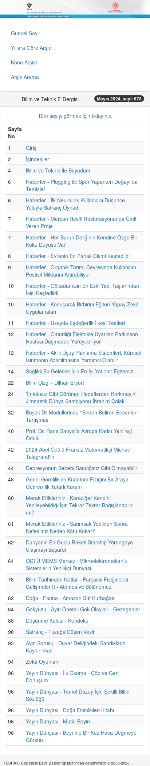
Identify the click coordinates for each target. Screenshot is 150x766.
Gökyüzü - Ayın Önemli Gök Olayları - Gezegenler (83, 609)
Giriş (31, 147)
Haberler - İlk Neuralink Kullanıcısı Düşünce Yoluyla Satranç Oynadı (75, 204)
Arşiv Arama (25, 76)
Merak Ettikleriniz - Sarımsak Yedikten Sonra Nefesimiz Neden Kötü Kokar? (77, 527)
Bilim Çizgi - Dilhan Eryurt (55, 382)
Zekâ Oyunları (42, 661)
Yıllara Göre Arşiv (31, 47)
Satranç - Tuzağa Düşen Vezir (60, 631)
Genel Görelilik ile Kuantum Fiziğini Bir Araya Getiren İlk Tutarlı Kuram (77, 483)
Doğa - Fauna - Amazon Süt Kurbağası (70, 598)
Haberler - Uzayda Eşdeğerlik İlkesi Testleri (75, 322)
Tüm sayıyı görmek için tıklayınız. (75, 115)
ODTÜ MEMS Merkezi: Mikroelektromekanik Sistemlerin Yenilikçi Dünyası (76, 564)
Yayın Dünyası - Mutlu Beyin (58, 721)
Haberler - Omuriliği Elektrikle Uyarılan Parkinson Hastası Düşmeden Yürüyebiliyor (82, 337)
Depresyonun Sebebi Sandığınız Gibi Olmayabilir (81, 468)
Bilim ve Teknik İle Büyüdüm (58, 170)
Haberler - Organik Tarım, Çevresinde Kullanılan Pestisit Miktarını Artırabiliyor (81, 270)
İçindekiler (37, 159)
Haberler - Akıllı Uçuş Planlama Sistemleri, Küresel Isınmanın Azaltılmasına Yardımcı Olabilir (83, 356)
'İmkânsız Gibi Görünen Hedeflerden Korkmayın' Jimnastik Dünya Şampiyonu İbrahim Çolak (81, 397)
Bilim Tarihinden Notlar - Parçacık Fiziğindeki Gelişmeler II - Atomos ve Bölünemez (77, 583)
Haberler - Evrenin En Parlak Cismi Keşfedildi (78, 255)
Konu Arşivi (24, 62)
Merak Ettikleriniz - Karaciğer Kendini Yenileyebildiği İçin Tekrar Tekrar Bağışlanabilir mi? (79, 505)
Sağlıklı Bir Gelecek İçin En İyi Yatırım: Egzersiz (79, 371)
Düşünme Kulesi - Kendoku (57, 620)
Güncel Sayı (25, 33)
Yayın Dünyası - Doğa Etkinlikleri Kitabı (70, 710)
